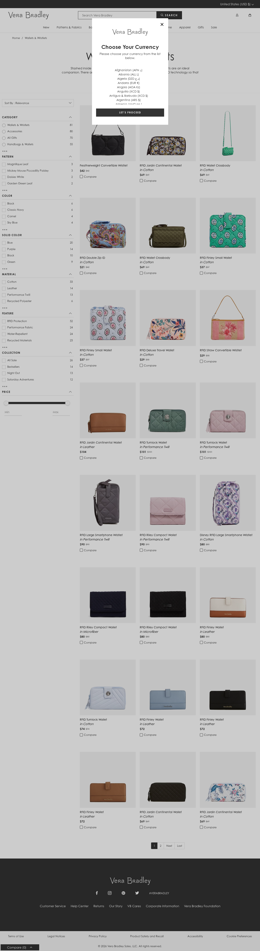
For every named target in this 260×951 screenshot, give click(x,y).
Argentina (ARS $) (128, 100)
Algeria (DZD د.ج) (128, 78)
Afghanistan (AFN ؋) (128, 70)
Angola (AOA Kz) (128, 87)
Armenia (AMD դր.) (128, 104)
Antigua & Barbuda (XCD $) (128, 95)
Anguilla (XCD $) (128, 91)
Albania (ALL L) (128, 74)
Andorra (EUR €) (129, 83)
